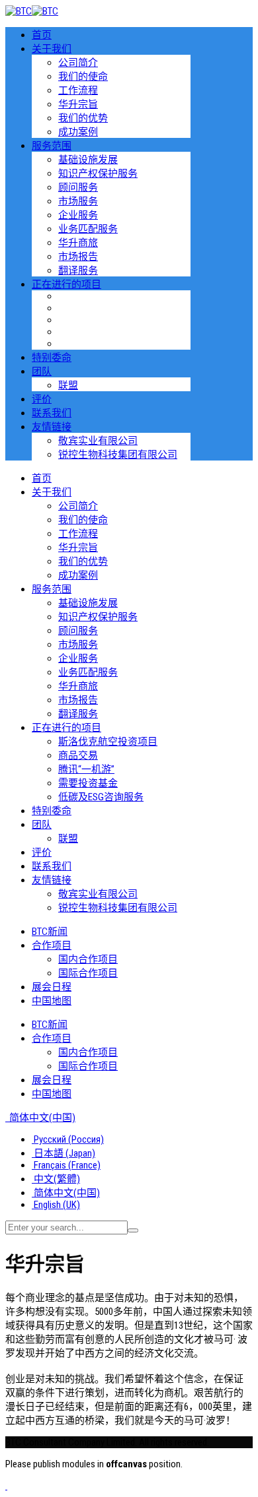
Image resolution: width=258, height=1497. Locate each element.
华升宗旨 (78, 104)
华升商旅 (78, 243)
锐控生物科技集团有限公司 (117, 455)
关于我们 (51, 49)
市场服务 (78, 201)
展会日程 (51, 987)
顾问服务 (78, 187)
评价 (42, 399)
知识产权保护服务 (98, 173)
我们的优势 (83, 118)
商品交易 (78, 755)
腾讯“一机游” (86, 769)
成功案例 (78, 132)
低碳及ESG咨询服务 (101, 797)
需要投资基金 (88, 783)
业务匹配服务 (88, 229)
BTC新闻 (49, 932)
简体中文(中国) (41, 1118)
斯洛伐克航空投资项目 (107, 742)
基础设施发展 (88, 160)
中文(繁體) (56, 1179)
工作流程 (78, 90)
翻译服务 (78, 270)
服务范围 (51, 146)
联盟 (68, 385)
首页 (42, 35)
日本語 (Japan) (63, 1153)
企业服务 (78, 215)
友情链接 (51, 427)
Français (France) (66, 1165)
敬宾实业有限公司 (98, 441)
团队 (42, 371)
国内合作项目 (88, 959)
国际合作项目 (88, 973)
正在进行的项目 (66, 284)
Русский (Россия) (68, 1139)
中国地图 (51, 1001)
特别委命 (51, 358)
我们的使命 (83, 76)
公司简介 (78, 63)
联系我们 (51, 413)
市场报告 (78, 257)
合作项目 (51, 945)
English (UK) (56, 1205)
